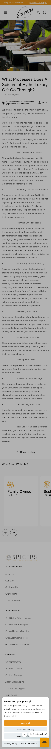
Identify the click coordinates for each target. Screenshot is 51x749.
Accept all (25, 723)
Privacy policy (10, 743)
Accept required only (25, 729)
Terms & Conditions (27, 743)
